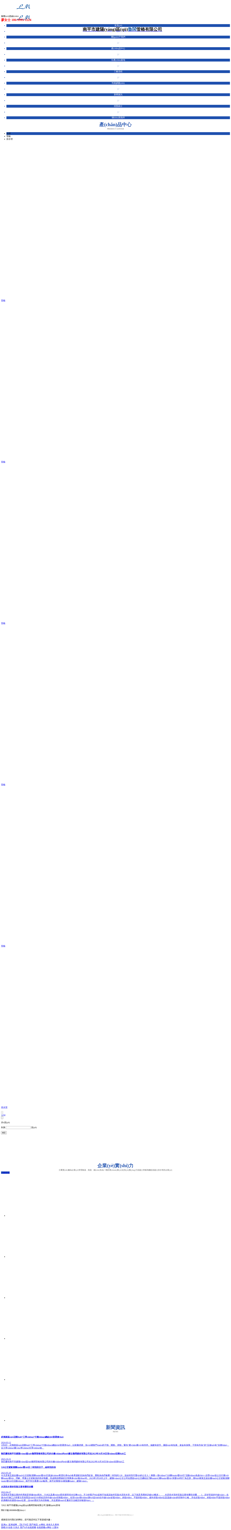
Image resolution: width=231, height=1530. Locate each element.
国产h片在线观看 (28, 1527)
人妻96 (55, 1527)
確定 (4, 1133)
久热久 (16, 1527)
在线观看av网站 (44, 1527)
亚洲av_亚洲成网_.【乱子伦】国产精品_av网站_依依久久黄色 (30, 1524)
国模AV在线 (7, 1527)
